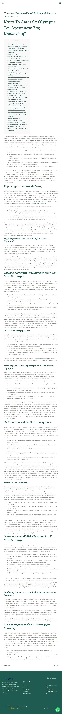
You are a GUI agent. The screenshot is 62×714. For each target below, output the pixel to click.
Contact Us (25, 691)
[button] (57, 709)
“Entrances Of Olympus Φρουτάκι (16, 93)
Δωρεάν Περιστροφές (14, 83)
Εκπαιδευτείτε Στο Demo (14, 81)
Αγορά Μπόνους (12, 89)
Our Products (26, 689)
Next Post (57, 665)
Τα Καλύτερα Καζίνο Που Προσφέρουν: (18, 60)
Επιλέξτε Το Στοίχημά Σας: (15, 54)
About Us (25, 687)
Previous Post (6, 665)
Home (24, 685)
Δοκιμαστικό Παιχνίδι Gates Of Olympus (18, 91)
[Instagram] (44, 708)
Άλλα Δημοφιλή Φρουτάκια (15, 95)
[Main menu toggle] (60, 3)
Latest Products (27, 693)
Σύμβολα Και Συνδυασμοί (15, 62)
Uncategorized (8, 16)
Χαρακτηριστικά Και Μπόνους (16, 44)
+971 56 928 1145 (50, 689)
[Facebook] (47, 708)
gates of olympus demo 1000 (38, 203)
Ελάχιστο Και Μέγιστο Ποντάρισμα (17, 106)
